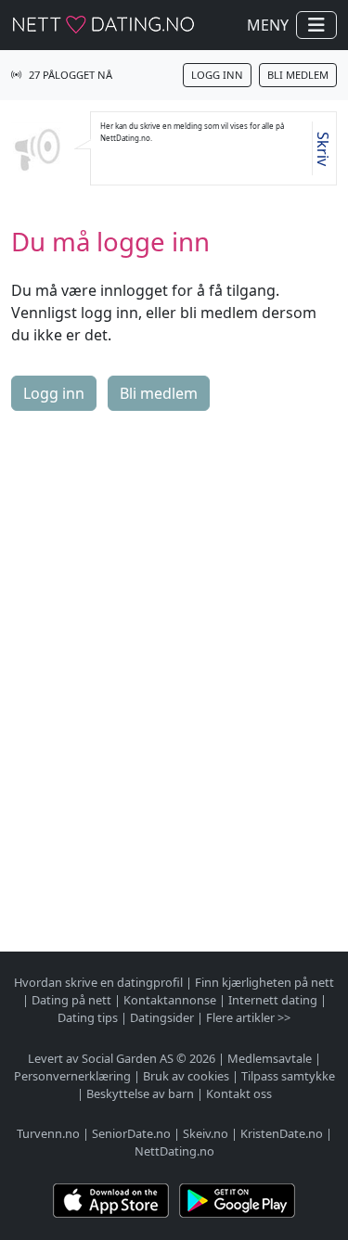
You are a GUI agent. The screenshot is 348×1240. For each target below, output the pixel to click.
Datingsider (162, 1017)
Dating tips (88, 1017)
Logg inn (217, 75)
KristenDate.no (281, 1133)
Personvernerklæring (72, 1075)
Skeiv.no (205, 1133)
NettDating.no (174, 1151)
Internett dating (272, 999)
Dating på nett (71, 999)
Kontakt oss (239, 1093)
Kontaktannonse (169, 999)
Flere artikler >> (248, 1017)
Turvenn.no (48, 1133)
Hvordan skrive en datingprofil (98, 982)
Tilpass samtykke (288, 1075)
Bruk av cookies (186, 1075)
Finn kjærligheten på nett (264, 982)
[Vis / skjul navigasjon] (316, 25)
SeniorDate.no (131, 1133)
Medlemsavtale (269, 1058)
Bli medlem (298, 75)
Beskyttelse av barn (140, 1093)
